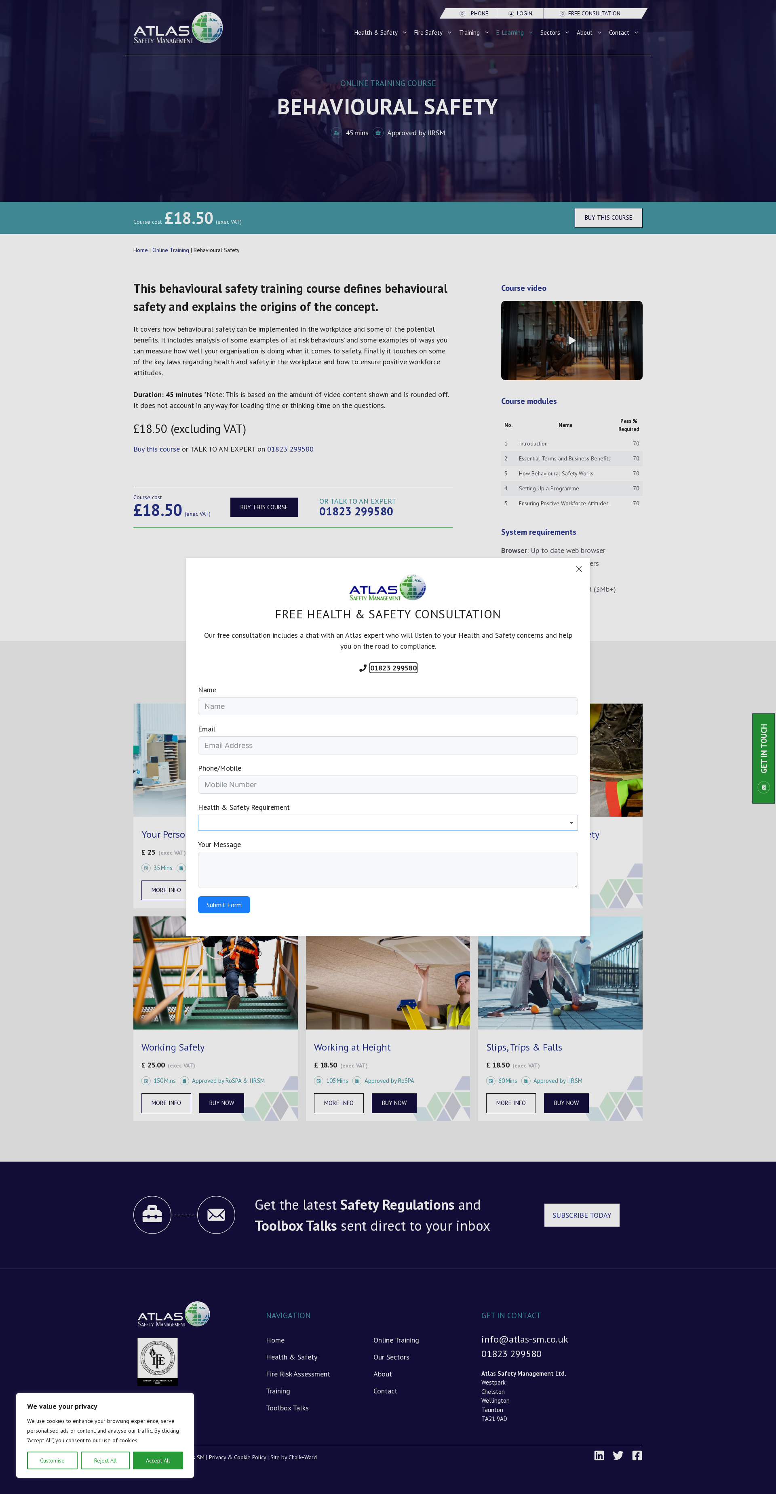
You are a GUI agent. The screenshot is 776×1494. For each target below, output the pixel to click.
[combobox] (388, 823)
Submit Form (224, 905)
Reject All (105, 1460)
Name (207, 689)
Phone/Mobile (219, 768)
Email (206, 728)
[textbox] (388, 822)
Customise (52, 1460)
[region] (105, 1435)
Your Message (219, 844)
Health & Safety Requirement (244, 807)
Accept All (158, 1460)
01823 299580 (393, 667)
